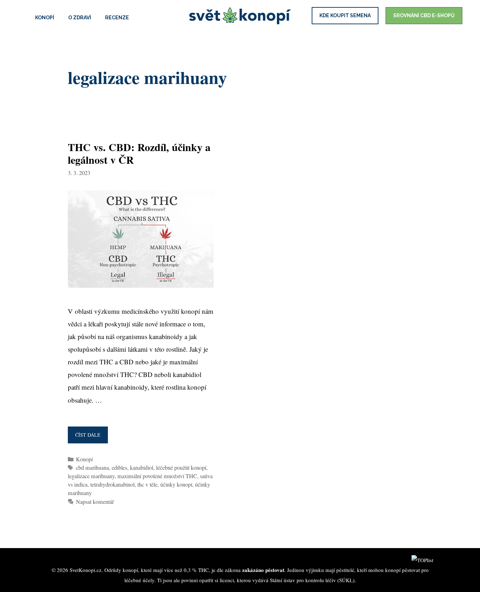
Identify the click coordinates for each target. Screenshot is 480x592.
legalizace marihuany (91, 476)
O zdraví (79, 17)
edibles (119, 467)
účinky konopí (176, 484)
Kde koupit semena (345, 15)
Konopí (44, 17)
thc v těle (147, 484)
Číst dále (89, 437)
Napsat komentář (95, 502)
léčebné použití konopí (181, 467)
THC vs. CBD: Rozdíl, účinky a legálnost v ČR (139, 153)
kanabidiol (141, 467)
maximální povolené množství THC (157, 476)
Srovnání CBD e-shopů (424, 15)
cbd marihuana (92, 467)
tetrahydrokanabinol (112, 484)
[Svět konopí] (240, 16)
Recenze (117, 17)
